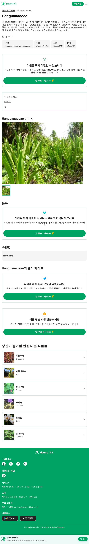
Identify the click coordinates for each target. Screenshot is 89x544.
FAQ (3, 507)
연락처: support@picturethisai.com (22, 507)
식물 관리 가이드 (22, 487)
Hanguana (8, 255)
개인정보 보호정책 (9, 497)
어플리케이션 (37, 487)
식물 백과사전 (8, 11)
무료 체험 (77, 4)
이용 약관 (23, 497)
